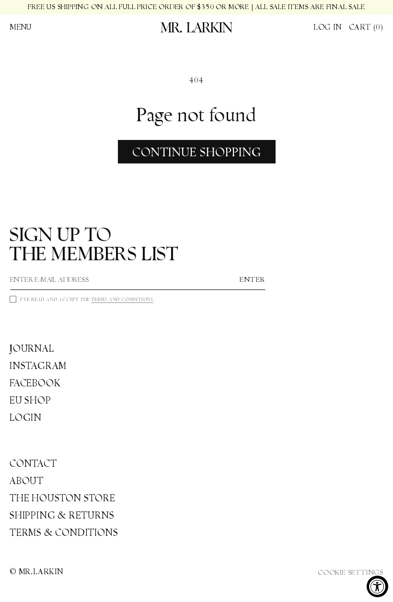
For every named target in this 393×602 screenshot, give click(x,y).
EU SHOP (30, 400)
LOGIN (26, 417)
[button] (21, 27)
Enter (253, 279)
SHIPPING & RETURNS (62, 515)
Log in (327, 27)
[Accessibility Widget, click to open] (377, 586)
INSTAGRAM (38, 365)
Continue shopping (196, 152)
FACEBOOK (35, 383)
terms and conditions (122, 299)
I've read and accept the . (87, 299)
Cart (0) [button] (366, 27)
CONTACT (33, 463)
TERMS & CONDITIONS (64, 532)
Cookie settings (350, 572)
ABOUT (27, 480)
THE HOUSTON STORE (63, 498)
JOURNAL (32, 348)
